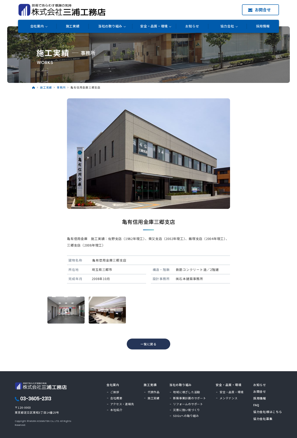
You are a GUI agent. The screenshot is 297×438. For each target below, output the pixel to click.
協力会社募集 (263, 418)
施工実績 (73, 26)
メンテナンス (229, 398)
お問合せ (263, 9)
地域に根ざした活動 (186, 392)
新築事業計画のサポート (189, 398)
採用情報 (263, 26)
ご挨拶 (114, 392)
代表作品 (154, 392)
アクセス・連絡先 (122, 404)
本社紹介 (116, 410)
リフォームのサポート (188, 404)
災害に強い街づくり (186, 410)
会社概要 (116, 398)
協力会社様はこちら (267, 411)
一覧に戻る (148, 344)
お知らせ (192, 26)
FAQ (256, 405)
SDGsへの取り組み (186, 416)
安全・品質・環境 (232, 392)
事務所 (61, 87)
